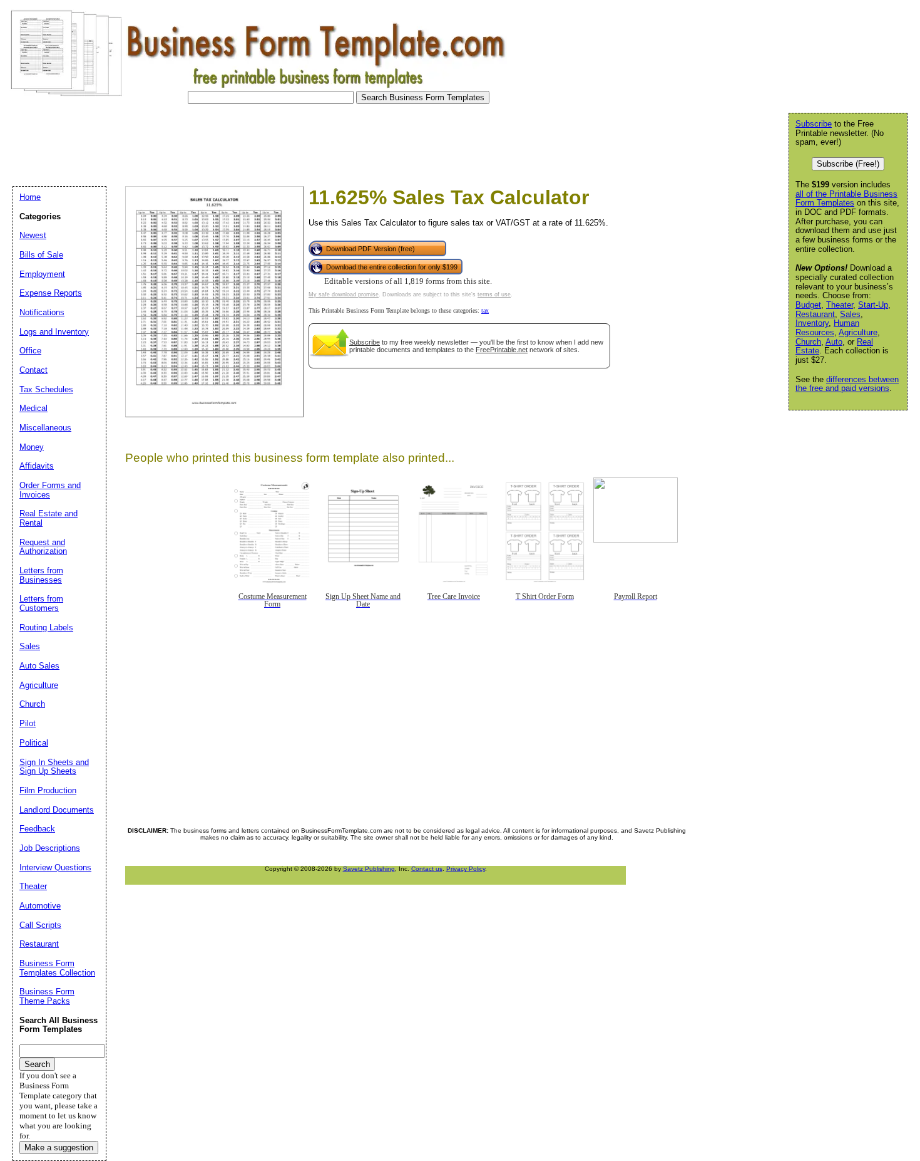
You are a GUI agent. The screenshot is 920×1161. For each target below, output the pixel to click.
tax (485, 310)
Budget (808, 305)
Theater (839, 305)
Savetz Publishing (369, 868)
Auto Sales (39, 665)
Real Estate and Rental (48, 518)
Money (31, 447)
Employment (42, 274)
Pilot (27, 723)
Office (30, 350)
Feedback (37, 828)
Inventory (812, 323)
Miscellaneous (45, 427)
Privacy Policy (465, 868)
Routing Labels (46, 627)
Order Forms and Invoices (50, 490)
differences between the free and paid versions (847, 384)
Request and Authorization (43, 547)
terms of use (494, 294)
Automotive (40, 905)
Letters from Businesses (41, 575)
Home (30, 197)
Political (33, 742)
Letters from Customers (41, 603)
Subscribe (364, 342)
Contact (33, 370)
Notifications (41, 312)
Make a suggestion (58, 1147)
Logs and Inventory (54, 331)
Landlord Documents (56, 810)
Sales (850, 314)
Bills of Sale (41, 254)
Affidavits (36, 466)
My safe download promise (344, 294)
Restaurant (815, 314)
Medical (33, 408)
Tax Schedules (46, 389)
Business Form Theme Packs (46, 996)
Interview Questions (55, 867)
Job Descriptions (49, 848)
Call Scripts (40, 925)
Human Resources (827, 327)
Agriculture (858, 332)
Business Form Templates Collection (57, 968)
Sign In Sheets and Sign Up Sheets (54, 767)
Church (808, 341)
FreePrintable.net (502, 349)
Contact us (426, 868)
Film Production (47, 790)
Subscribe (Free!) (848, 164)
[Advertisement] (234, 141)
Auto (833, 341)
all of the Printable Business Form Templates (846, 198)
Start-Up (873, 305)
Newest (32, 235)
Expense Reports (50, 293)
